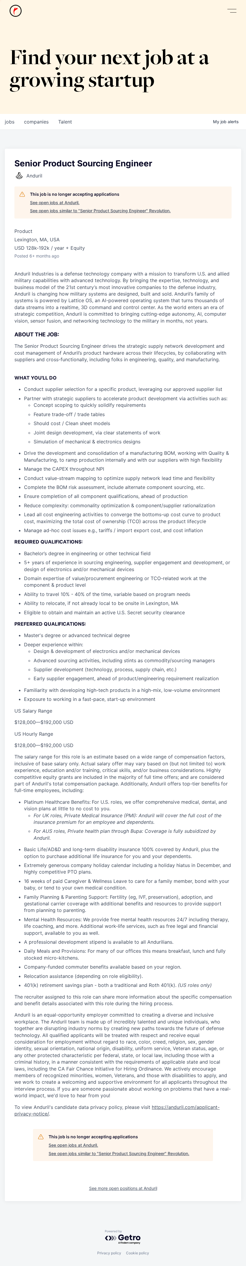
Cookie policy (137, 1253)
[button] (231, 11)
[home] (16, 11)
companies (36, 122)
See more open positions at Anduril (123, 1188)
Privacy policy (109, 1253)
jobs (9, 122)
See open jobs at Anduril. (55, 202)
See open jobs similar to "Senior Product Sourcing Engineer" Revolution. (100, 210)
